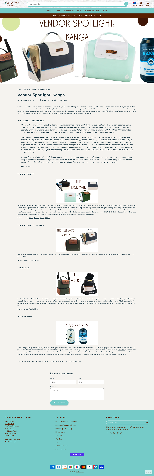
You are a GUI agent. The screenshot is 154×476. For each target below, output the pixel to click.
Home (19, 89)
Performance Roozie (86, 348)
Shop (49, 11)
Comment (53, 387)
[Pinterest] (114, 433)
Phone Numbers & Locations (66, 422)
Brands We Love (92, 11)
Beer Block (121, 350)
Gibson (31, 218)
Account (141, 4)
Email (79, 378)
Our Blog (27, 89)
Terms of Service (61, 446)
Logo (12, 4)
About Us (59, 435)
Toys (79, 11)
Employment (60, 432)
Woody (42, 218)
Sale (105, 11)
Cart (147, 4)
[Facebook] (107, 433)
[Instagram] (118, 433)
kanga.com (26, 166)
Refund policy (60, 449)
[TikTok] (121, 433)
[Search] (126, 4)
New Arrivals (69, 11)
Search (58, 442)
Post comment (59, 403)
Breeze (36, 218)
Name (52, 378)
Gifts (58, 11)
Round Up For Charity (63, 429)
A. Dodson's (80, 472)
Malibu (47, 218)
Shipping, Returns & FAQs (65, 425)
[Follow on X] (111, 433)
